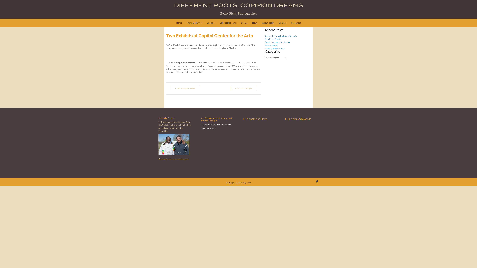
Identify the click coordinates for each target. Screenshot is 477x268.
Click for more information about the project (173, 159)
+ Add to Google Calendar (185, 88)
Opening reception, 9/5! (275, 48)
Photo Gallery (193, 23)
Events (244, 23)
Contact (282, 23)
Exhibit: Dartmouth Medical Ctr (277, 42)
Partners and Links (256, 119)
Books (210, 23)
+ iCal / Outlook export (244, 88)
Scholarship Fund (228, 23)
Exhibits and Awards (299, 119)
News (255, 23)
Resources (296, 23)
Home (179, 23)
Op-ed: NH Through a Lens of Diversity (281, 36)
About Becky (268, 23)
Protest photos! (271, 45)
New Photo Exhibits (273, 39)
